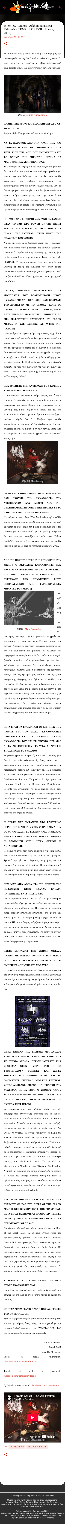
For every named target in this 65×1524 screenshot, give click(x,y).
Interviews (17, 1446)
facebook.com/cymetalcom (45, 1385)
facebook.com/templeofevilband (20, 1376)
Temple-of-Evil (37, 1446)
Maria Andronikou (36, 114)
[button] (6, 44)
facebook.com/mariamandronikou (20, 1361)
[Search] (60, 7)
